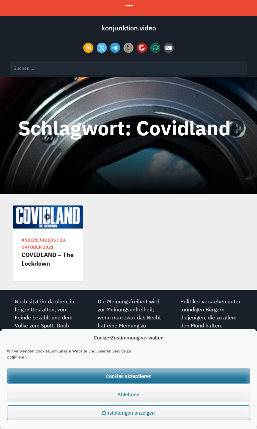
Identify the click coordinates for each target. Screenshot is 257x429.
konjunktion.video (128, 27)
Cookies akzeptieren (129, 376)
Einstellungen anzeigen (128, 413)
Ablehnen (128, 394)
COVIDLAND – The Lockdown (47, 259)
